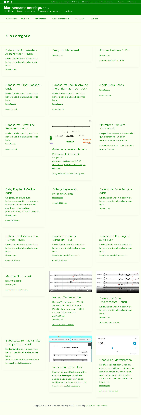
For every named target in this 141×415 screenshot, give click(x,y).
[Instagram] (11, 2)
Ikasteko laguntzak (107, 140)
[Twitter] (8, 2)
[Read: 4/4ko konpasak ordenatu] (70, 132)
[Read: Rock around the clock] (70, 348)
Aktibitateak (40, 19)
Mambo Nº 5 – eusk (18, 276)
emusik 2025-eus (72, 2)
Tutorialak (131, 2)
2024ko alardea (58, 325)
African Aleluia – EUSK (114, 50)
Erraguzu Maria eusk (66, 50)
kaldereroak (56, 2)
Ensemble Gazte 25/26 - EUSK (111, 60)
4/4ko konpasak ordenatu (69, 149)
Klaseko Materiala (60, 19)
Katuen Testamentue (66, 297)
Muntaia (25, 19)
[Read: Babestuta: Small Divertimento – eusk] (117, 282)
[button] (114, 2)
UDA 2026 (80, 19)
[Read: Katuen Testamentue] (70, 281)
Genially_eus (79, 174)
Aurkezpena (11, 19)
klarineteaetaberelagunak (26, 8)
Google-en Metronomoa (115, 360)
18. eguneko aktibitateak (62, 174)
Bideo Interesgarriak (104, 2)
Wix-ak (121, 2)
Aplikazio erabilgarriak (108, 391)
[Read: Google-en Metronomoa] (117, 345)
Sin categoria (10, 69)
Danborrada (87, 2)
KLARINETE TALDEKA (73, 165)
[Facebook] (5, 2)
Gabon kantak (11, 109)
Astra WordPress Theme (96, 406)
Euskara (94, 19)
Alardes (116, 322)
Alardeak (9, 290)
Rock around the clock (67, 367)
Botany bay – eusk (64, 189)
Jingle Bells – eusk (111, 85)
